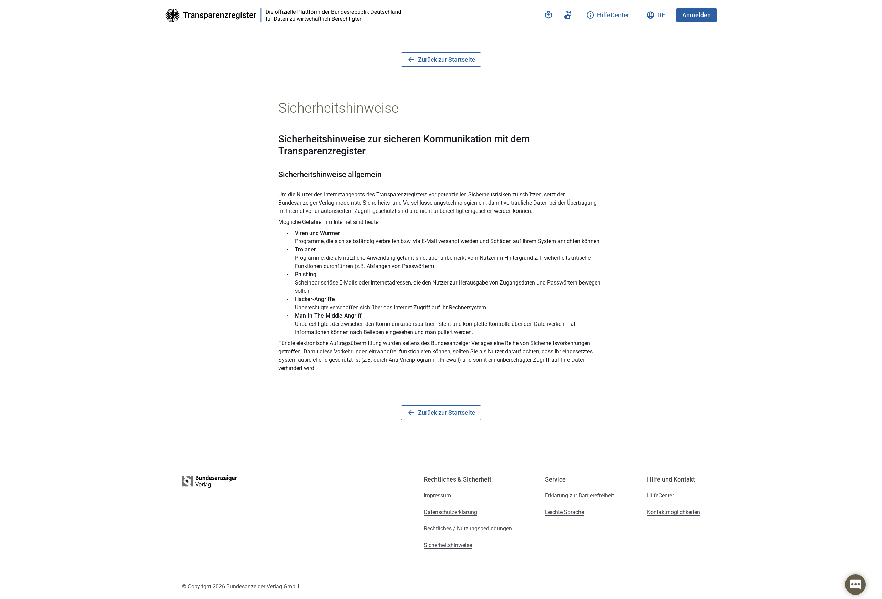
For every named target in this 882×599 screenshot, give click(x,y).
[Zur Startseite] (285, 15)
